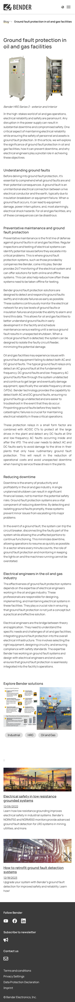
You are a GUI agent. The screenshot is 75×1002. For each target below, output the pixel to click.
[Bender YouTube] (7, 921)
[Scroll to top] (67, 994)
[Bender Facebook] (16, 921)
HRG (30, 735)
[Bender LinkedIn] (25, 921)
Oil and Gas (48, 735)
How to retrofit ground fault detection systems (33, 869)
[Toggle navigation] (69, 7)
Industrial (14, 735)
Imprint (8, 988)
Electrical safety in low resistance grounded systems (29, 798)
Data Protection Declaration (21, 982)
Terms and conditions (17, 970)
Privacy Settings (13, 976)
